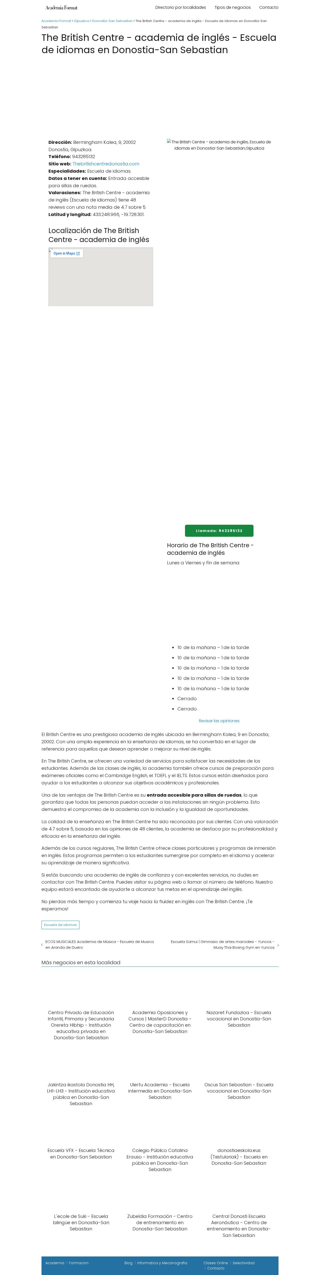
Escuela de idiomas (60, 924)
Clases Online (216, 1262)
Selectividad (243, 1262)
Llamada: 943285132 (219, 530)
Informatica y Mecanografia (162, 1262)
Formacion (78, 1262)
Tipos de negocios (232, 7)
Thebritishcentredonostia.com (105, 164)
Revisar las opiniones (219, 721)
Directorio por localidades (181, 7)
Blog (128, 1262)
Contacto (268, 7)
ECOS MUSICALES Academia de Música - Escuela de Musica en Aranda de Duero (100, 944)
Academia (55, 1262)
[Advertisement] (160, 94)
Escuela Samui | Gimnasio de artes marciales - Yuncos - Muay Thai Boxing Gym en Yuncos (222, 944)
